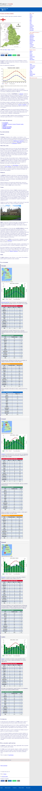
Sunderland (21, 140)
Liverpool (14, 124)
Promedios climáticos (6, 128)
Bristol (31, 43)
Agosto (31, 24)
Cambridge (24, 104)
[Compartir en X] (6, 55)
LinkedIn (9, 55)
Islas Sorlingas (15, 165)
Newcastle (10, 124)
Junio (31, 21)
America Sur (32, 67)
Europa (9, 49)
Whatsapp (14, 55)
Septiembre (32, 25)
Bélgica (31, 51)
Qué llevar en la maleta (7, 126)
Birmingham (19, 142)
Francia (31, 54)
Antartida (31, 68)
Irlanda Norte (32, 56)
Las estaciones (5, 122)
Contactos (14, 787)
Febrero (31, 16)
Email (19, 55)
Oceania (31, 75)
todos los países (5, 776)
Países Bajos (32, 59)
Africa (31, 64)
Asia (30, 69)
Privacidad (28, 787)
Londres (22, 124)
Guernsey (9, 166)
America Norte (32, 65)
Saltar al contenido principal (5, 0)
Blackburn (32, 37)
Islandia (31, 58)
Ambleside (21, 93)
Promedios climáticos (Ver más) (5, 760)
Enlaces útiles (21, 787)
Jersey (6, 166)
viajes (6, 3)
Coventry (31, 46)
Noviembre (32, 28)
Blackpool (31, 39)
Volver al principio (3, 765)
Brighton (11, 251)
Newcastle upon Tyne (5, 302)
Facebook (2, 55)
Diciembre (32, 30)
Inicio (6, 49)
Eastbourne (16, 251)
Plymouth (18, 124)
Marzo (31, 17)
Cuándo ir (4, 125)
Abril (31, 18)
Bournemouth (32, 40)
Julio (30, 23)
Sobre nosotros (7, 787)
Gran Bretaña (10, 755)
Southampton (14, 143)
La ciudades (4, 124)
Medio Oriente (32, 74)
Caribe (31, 71)
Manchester (10, 240)
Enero (31, 14)
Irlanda (31, 55)
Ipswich (19, 104)
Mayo (31, 20)
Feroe (31, 52)
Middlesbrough (16, 140)
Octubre (31, 27)
